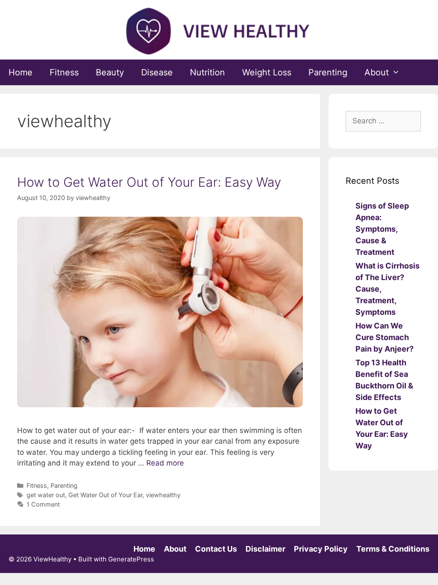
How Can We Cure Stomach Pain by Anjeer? (384, 337)
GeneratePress (131, 559)
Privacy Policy (321, 548)
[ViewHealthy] (219, 31)
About (376, 72)
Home (21, 72)
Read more (165, 463)
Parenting (327, 72)
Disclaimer (265, 548)
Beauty (110, 72)
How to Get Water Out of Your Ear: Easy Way (149, 182)
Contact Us (216, 548)
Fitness (64, 72)
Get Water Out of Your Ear (105, 494)
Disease (157, 72)
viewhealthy (163, 494)
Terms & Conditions (392, 548)
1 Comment (43, 504)
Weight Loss (266, 72)
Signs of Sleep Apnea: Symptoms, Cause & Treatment (382, 229)
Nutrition (207, 72)
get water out (46, 494)
